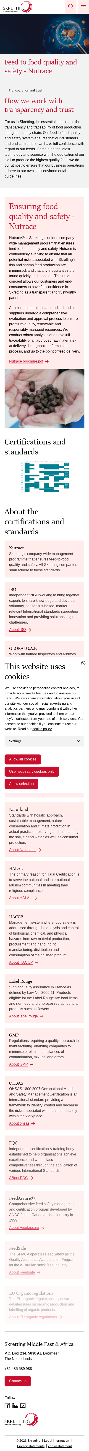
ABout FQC (18, 1178)
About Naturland (22, 850)
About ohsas (19, 1123)
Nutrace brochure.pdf (26, 361)
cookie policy (42, 729)
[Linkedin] (15, 1405)
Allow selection (21, 784)
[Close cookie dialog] (83, 663)
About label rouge (23, 1016)
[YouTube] (23, 1405)
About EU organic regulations (33, 1317)
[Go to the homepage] (21, 1419)
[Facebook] (7, 1405)
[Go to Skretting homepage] (17, 7)
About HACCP (21, 962)
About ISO (17, 630)
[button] (70, 7)
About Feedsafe (22, 1272)
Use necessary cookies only (32, 772)
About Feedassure (24, 1227)
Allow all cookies (23, 759)
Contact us (17, 1381)
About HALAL (20, 898)
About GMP (18, 1064)
